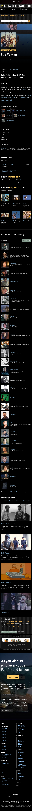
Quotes (24, 15)
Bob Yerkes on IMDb (7, 164)
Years (3, 738)
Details (4, 748)
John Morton (20, 757)
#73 (24, 221)
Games (3, 772)
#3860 (13, 203)
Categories (4, 730)
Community (19, 735)
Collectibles (5, 726)
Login (21, 677)
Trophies (19, 746)
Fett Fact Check (5, 784)
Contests (20, 738)
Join (17, 789)
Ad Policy (11, 802)
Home (2, 723)
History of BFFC (21, 776)
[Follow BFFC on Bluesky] (23, 797)
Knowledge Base (4, 15)
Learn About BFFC (7, 710)
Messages (20, 744)
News (2, 777)
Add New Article (26, 240)
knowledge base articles (16, 621)
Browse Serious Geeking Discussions (9, 631)
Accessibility (26, 801)
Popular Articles (13, 500)
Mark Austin (20, 758)
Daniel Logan (20, 754)
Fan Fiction (4, 770)
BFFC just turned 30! (16, 1)
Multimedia (4, 760)
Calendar (19, 749)
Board (3, 752)
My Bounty (4, 728)
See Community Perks (8, 695)
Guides (3, 781)
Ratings (4, 735)
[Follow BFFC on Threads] (21, 797)
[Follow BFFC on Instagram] (11, 797)
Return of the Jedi (6, 100)
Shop (19, 778)
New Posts (4, 755)
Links (10, 69)
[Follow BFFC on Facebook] (9, 797)
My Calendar (20, 751)
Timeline (4, 612)
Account (24, 9)
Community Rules (6, 801)
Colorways (4, 731)
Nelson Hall (20, 764)
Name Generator (21, 741)
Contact (19, 779)
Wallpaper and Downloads (8, 773)
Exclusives (4, 780)
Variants (4, 746)
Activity (19, 737)
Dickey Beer (11, 98)
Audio (3, 766)
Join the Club (13, 677)
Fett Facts (5, 553)
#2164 (24, 203)
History (16, 69)
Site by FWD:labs (18, 802)
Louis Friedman (23, 98)
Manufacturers (5, 734)
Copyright (13, 801)
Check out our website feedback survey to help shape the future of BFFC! (16, 792)
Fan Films (4, 768)
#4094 (3, 203)
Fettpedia (19, 723)
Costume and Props (22, 765)
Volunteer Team (21, 772)
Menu (3, 9)
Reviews (4, 737)
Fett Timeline (20, 731)
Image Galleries (5, 763)
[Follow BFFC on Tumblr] (16, 797)
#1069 (3, 221)
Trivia (2, 16)
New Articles (26, 500)
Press (19, 775)
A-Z (20, 500)
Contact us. (16, 626)
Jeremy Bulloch (21, 767)
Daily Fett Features (8, 70)
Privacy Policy (19, 801)
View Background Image (25, 66)
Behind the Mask (14, 492)
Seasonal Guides (5, 786)
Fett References (7, 583)
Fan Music (4, 765)
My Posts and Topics (6, 754)
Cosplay (4, 749)
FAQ (21, 15)
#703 (13, 221)
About (18, 770)
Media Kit (20, 773)
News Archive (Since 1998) (7, 778)
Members (19, 740)
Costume (3, 743)
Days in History (14, 177)
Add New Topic (21, 631)
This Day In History (14, 15)
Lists (3, 733)
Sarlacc (24, 89)
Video (3, 769)
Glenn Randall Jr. (21, 761)
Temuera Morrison (21, 752)
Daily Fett (13, 187)
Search (13, 9)
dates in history (10, 623)
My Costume (4, 745)
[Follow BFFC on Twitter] (13, 797)
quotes (27, 621)
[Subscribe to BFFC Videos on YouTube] (18, 797)
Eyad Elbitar (20, 762)
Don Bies (19, 755)
